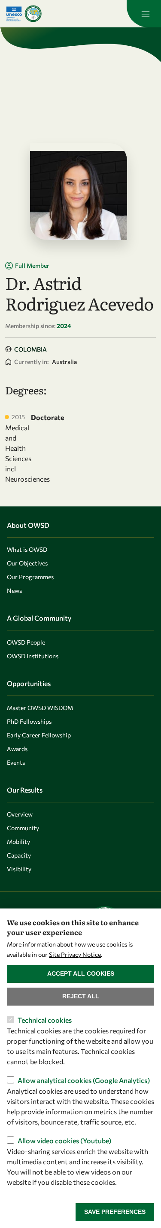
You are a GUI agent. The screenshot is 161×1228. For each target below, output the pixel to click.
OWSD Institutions (32, 656)
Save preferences (115, 1211)
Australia (64, 361)
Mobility (18, 841)
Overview (20, 814)
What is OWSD (27, 549)
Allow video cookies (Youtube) (64, 1140)
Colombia (30, 349)
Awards (17, 748)
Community (23, 827)
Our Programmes (30, 576)
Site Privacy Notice (75, 954)
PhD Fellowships (29, 721)
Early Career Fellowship (39, 735)
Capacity (19, 855)
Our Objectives (27, 563)
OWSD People (26, 642)
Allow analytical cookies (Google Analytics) (84, 1080)
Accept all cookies (80, 973)
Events (16, 762)
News (14, 590)
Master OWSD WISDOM (40, 707)
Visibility (19, 869)
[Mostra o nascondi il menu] (144, 13)
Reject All (80, 996)
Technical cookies (45, 1020)
